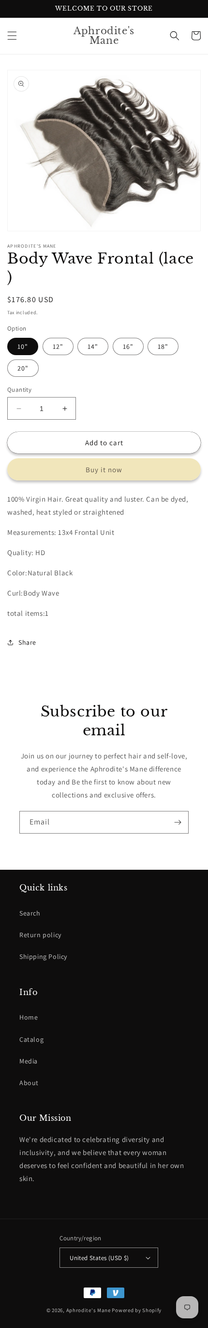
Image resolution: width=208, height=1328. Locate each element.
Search (30, 913)
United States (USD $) (99, 1258)
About (29, 1082)
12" (58, 346)
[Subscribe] (177, 822)
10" (22, 346)
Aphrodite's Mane (88, 1310)
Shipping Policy (43, 956)
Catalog (31, 1039)
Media (28, 1061)
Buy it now (104, 469)
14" (93, 346)
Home (28, 1017)
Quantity (19, 389)
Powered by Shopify (137, 1310)
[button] (12, 35)
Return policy (40, 934)
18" (163, 346)
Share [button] (27, 642)
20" (23, 368)
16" (128, 346)
